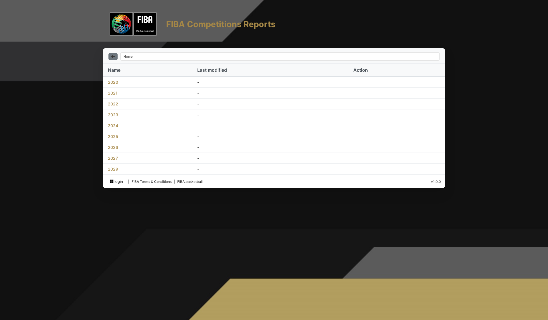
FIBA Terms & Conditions (152, 181)
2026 (113, 147)
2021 (113, 93)
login (118, 181)
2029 (113, 169)
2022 (113, 103)
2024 (113, 125)
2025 (113, 136)
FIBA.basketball (190, 181)
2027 (113, 158)
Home (128, 56)
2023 (113, 114)
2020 (113, 82)
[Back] (113, 56)
